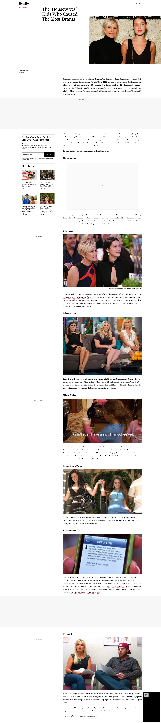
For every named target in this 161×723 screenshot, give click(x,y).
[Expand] (145, 694)
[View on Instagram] (102, 186)
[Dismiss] (158, 694)
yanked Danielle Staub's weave (116, 586)
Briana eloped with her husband (107, 382)
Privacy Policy (27, 159)
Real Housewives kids (105, 91)
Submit (49, 155)
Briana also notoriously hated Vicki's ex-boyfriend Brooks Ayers (111, 385)
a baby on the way (93, 592)
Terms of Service (49, 158)
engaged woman (77, 592)
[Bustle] (24, 3)
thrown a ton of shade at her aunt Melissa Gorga (96, 453)
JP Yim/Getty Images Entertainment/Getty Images (160, 40)
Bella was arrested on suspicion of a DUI (77, 297)
